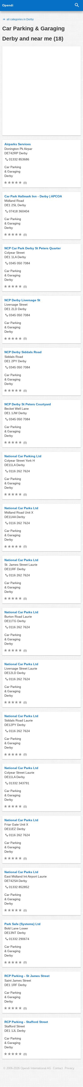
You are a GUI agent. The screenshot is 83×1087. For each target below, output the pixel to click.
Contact (58, 1068)
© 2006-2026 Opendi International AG (27, 1068)
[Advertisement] (41, 91)
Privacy (69, 1068)
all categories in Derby (20, 19)
